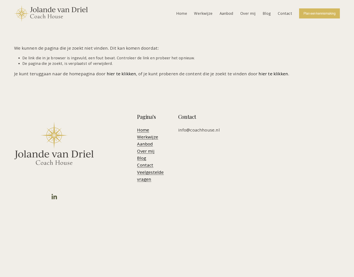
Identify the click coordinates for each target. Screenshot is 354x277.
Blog (267, 13)
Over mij (247, 13)
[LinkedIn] (54, 196)
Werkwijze (203, 13)
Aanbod (226, 13)
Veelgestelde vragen (150, 175)
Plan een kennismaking (319, 13)
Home (181, 13)
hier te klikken (121, 74)
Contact (285, 13)
